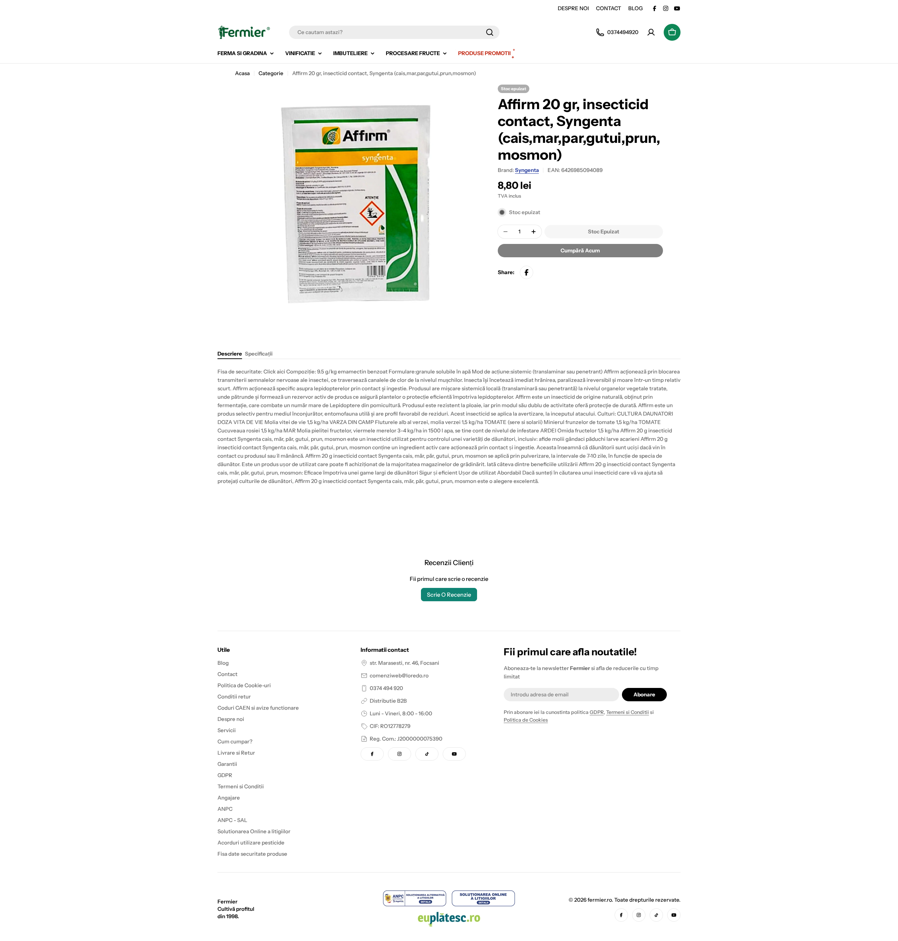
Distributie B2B (388, 700)
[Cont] (651, 32)
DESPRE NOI (573, 8)
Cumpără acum (580, 250)
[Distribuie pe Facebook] (526, 272)
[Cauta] (489, 32)
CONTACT (608, 8)
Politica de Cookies (526, 720)
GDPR (597, 712)
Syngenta (527, 170)
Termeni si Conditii (627, 712)
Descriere (229, 353)
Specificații (259, 353)
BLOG (635, 8)
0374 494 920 (386, 688)
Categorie (271, 73)
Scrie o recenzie (449, 594)
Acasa (242, 73)
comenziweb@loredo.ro (399, 675)
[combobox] (394, 32)
